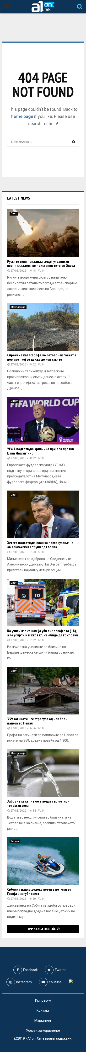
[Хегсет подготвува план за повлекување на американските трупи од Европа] (43, 514)
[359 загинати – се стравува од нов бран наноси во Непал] (43, 690)
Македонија (18, 307)
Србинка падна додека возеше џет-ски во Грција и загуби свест (39, 891)
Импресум (43, 1000)
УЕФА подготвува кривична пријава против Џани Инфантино (40, 450)
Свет (13, 213)
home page (22, 116)
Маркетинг (43, 1020)
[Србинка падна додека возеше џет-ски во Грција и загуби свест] (43, 861)
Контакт (43, 1010)
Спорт (14, 401)
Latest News (18, 198)
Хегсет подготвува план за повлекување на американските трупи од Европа (40, 544)
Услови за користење (43, 1030)
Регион (15, 841)
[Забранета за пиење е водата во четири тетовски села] (43, 773)
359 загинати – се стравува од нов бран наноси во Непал (37, 720)
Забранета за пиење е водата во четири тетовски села (38, 803)
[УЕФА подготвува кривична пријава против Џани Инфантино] (43, 420)
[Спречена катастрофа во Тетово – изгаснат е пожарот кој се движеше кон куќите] (43, 327)
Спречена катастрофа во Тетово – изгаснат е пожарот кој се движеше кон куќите (41, 357)
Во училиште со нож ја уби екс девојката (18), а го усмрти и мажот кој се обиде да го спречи (42, 632)
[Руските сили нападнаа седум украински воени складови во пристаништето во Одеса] (43, 233)
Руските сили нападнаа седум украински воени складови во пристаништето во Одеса (41, 263)
